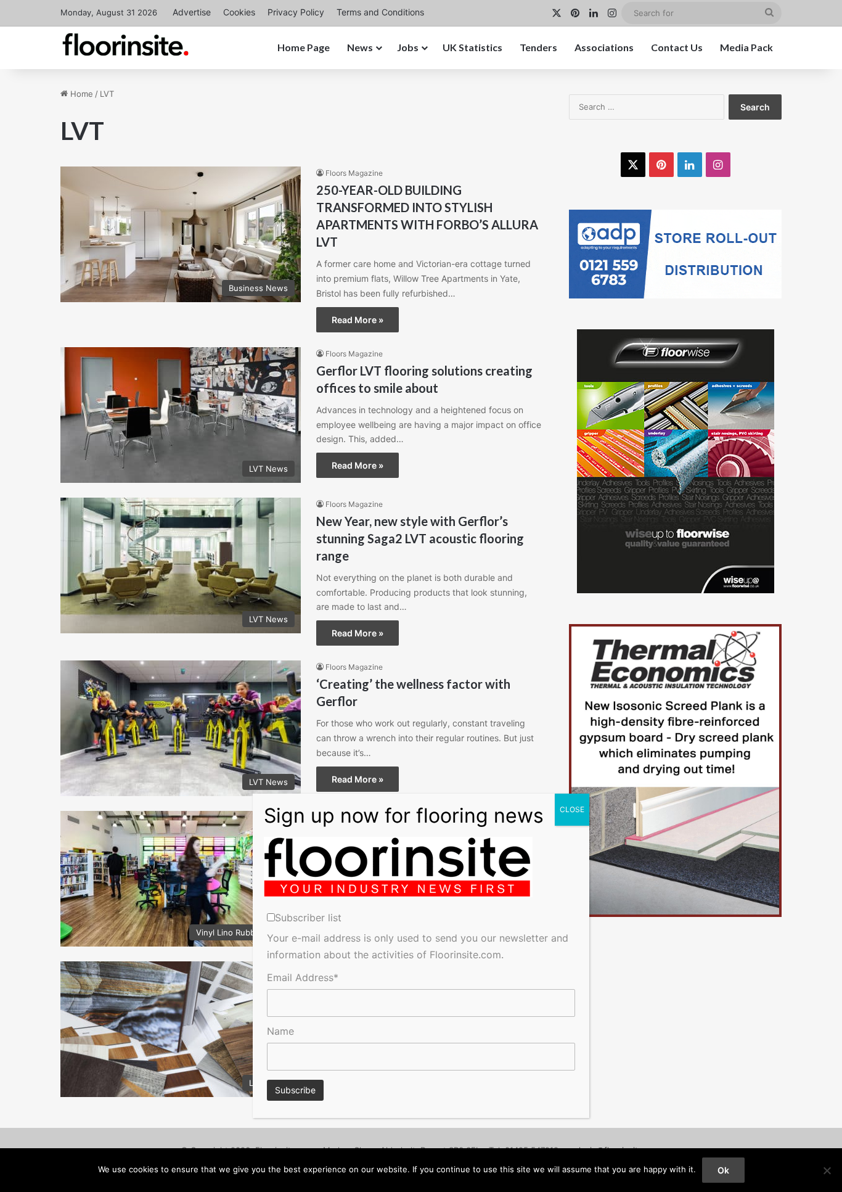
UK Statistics (472, 47)
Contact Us (677, 47)
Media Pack (746, 47)
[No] (826, 1170)
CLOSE (572, 809)
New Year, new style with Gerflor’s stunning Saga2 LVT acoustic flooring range (420, 538)
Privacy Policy (296, 12)
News (360, 47)
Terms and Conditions (380, 12)
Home (80, 94)
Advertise (192, 12)
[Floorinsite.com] (125, 44)
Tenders (538, 47)
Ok (723, 1170)
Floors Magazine (354, 173)
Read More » (357, 319)
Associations (604, 47)
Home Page (303, 47)
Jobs (408, 47)
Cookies (239, 12)
